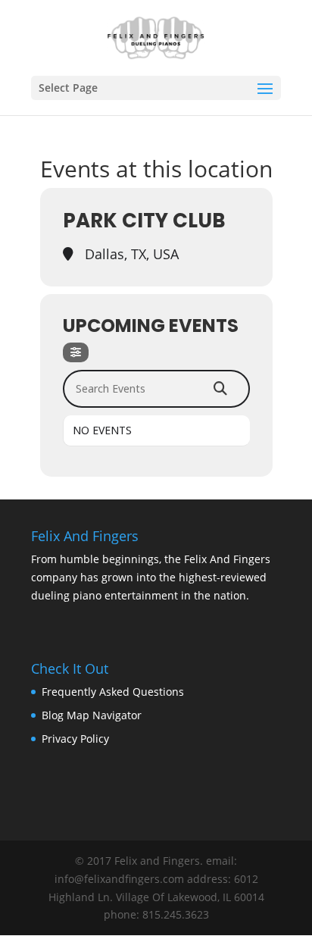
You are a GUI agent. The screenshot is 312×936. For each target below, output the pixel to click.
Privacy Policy (75, 738)
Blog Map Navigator (92, 715)
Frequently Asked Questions (113, 691)
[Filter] (76, 352)
